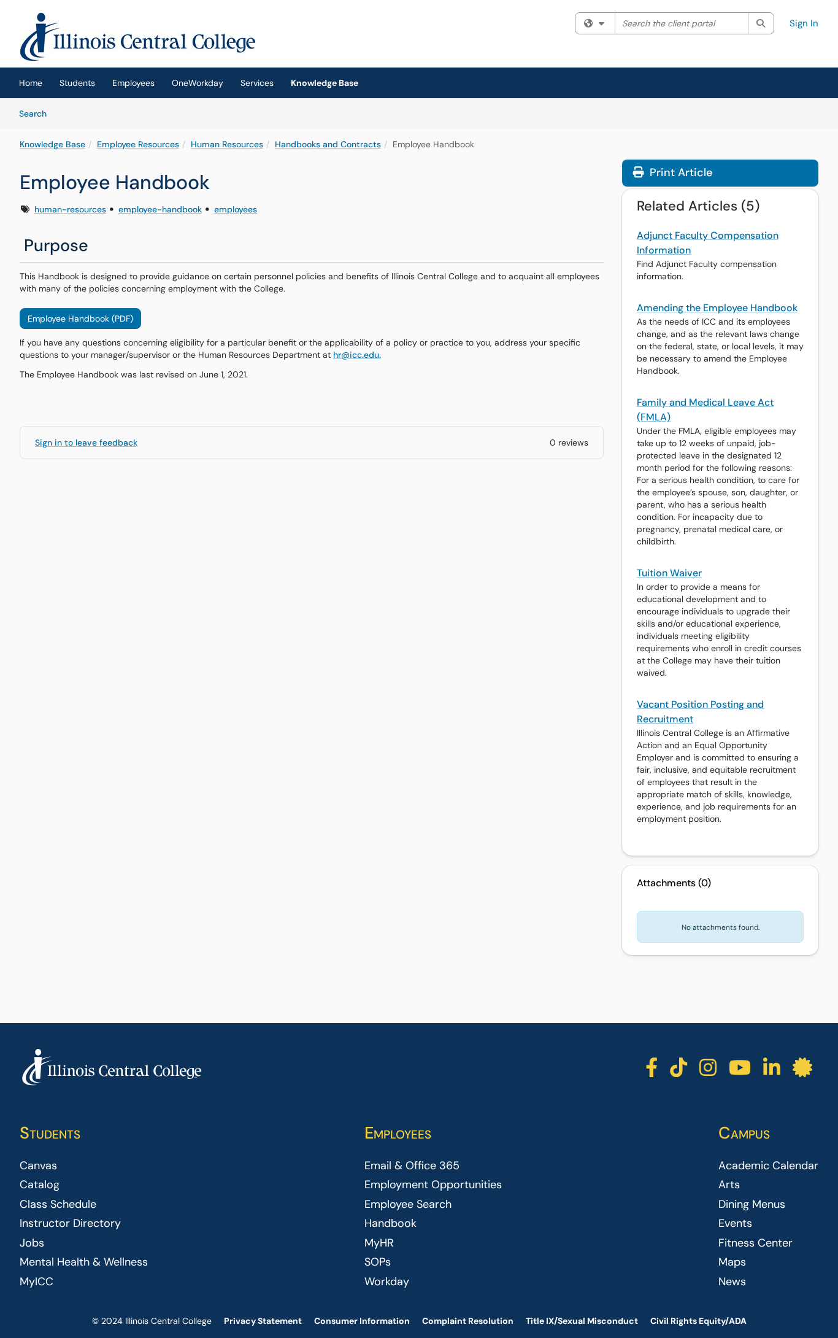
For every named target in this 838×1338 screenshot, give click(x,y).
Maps (732, 1262)
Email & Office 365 (411, 1165)
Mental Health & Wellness (84, 1262)
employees (235, 209)
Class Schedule (58, 1204)
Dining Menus (751, 1204)
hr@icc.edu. (357, 354)
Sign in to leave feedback (86, 442)
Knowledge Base (324, 82)
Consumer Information (362, 1320)
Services (257, 82)
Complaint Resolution (467, 1320)
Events (735, 1223)
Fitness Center (755, 1243)
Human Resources (227, 144)
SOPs (377, 1262)
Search (37, 113)
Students (77, 82)
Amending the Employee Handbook (717, 307)
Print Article (679, 172)
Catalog (40, 1184)
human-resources (70, 209)
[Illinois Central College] (112, 1068)
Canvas (38, 1165)
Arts (729, 1184)
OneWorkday (197, 82)
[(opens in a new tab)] (138, 36)
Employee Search (408, 1204)
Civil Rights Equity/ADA (698, 1320)
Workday (386, 1281)
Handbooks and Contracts (328, 144)
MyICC (36, 1281)
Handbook (390, 1223)
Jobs (32, 1243)
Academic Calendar (768, 1165)
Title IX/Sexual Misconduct (582, 1320)
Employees (133, 82)
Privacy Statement (263, 1320)
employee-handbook (160, 209)
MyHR (379, 1243)
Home (30, 82)
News (732, 1281)
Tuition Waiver (669, 573)
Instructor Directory (70, 1223)
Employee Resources (138, 144)
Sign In (804, 23)
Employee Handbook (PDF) (80, 318)
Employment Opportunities (433, 1184)
